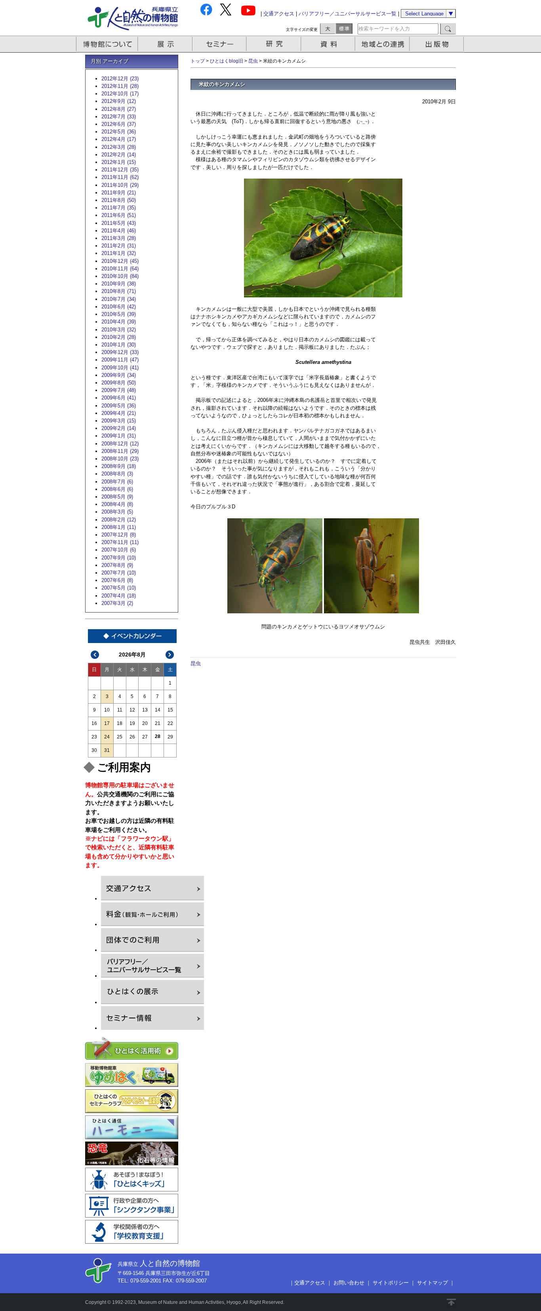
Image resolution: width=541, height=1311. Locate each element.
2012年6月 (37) (118, 124)
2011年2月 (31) (118, 246)
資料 (329, 44)
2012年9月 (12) (118, 101)
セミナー (220, 44)
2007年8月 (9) (117, 565)
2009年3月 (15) (118, 421)
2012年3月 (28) (118, 147)
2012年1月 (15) (118, 162)
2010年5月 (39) (118, 314)
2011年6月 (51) (118, 215)
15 (170, 710)
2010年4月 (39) (118, 322)
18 (119, 723)
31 (107, 750)
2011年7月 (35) (118, 208)
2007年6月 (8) (117, 580)
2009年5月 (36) (118, 406)
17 (107, 723)
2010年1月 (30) (118, 345)
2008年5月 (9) (117, 497)
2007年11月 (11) (120, 542)
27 (145, 736)
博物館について (107, 44)
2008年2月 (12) (118, 520)
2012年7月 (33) (118, 117)
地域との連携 (383, 44)
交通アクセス (278, 14)
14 (157, 710)
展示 (165, 44)
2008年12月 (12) (120, 444)
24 (107, 736)
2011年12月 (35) (120, 170)
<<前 (95, 655)
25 (119, 736)
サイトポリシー (391, 1283)
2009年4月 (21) (118, 413)
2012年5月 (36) (118, 132)
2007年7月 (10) (118, 573)
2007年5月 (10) (118, 588)
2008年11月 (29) (120, 451)
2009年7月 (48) (118, 390)
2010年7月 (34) (118, 299)
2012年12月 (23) (120, 79)
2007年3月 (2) (117, 603)
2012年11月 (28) (120, 86)
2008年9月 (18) (118, 466)
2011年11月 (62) (120, 177)
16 (94, 723)
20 (145, 723)
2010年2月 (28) (118, 337)
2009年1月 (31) (118, 436)
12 (132, 710)
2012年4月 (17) (118, 139)
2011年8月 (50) (118, 200)
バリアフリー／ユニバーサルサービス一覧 (347, 14)
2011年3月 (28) (118, 238)
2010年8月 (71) (118, 291)
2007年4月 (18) (118, 596)
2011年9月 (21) (118, 193)
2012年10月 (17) (120, 94)
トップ (197, 61)
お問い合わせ (348, 1283)
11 (119, 710)
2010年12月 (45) (120, 261)
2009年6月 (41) (118, 398)
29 (170, 736)
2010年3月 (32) (118, 330)
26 (132, 736)
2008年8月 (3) (117, 474)
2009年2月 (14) (118, 428)
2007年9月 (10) (118, 558)
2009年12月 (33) (120, 352)
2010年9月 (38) (118, 284)
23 (94, 736)
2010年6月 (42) (118, 307)
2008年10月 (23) (120, 459)
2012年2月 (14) (118, 155)
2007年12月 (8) (118, 535)
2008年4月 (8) (117, 504)
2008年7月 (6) (117, 482)
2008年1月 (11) (118, 527)
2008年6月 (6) (117, 489)
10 (107, 710)
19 (132, 723)
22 (170, 723)
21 (157, 723)
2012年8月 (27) (118, 109)
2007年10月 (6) (118, 550)
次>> (170, 655)
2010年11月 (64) (120, 269)
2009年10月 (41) (120, 368)
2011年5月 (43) (118, 223)
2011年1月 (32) (118, 253)
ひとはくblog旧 (226, 61)
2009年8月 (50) (118, 383)
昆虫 (253, 61)
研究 (274, 44)
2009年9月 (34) (118, 375)
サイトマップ (432, 1283)
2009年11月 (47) (120, 360)
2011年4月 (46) (118, 231)
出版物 (438, 44)
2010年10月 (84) (120, 276)
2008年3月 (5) (117, 512)
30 (94, 750)
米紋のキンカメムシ (222, 84)
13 (145, 710)
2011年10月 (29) (120, 185)
